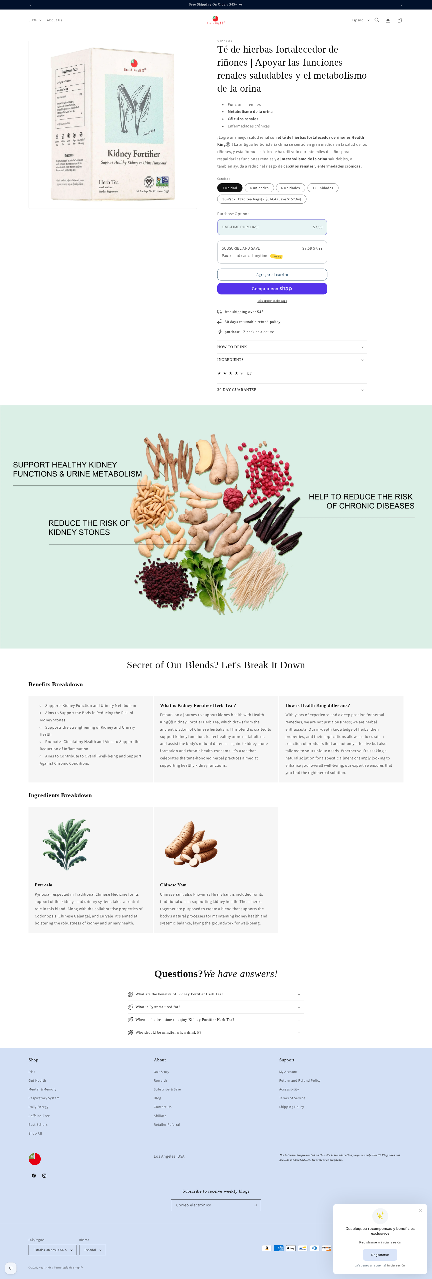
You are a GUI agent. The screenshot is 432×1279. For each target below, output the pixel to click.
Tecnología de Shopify (68, 1267)
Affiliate (160, 1115)
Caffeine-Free (39, 1115)
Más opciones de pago (272, 300)
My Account (288, 1071)
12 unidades (323, 188)
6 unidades (290, 188)
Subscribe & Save (167, 1089)
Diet (31, 1071)
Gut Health (37, 1080)
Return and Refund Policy (299, 1080)
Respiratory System (44, 1098)
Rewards (161, 1080)
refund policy (269, 322)
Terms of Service (292, 1098)
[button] (35, 20)
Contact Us (163, 1106)
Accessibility (289, 1089)
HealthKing (46, 1267)
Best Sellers (38, 1124)
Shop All (35, 1133)
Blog (157, 1098)
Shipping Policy (291, 1106)
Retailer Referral (167, 1124)
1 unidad (229, 188)
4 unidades (259, 188)
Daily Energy (38, 1106)
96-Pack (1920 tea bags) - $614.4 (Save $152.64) (261, 199)
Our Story (161, 1071)
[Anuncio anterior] (30, 5)
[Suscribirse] (255, 1205)
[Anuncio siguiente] (401, 5)
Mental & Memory (42, 1089)
